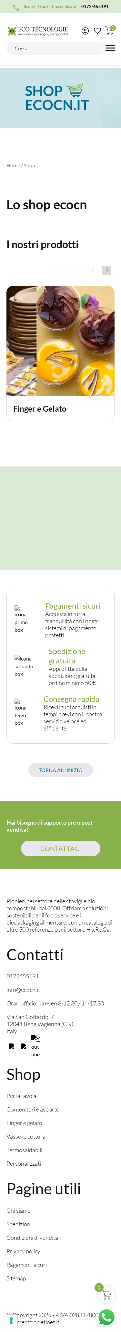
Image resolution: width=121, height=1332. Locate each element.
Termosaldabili (24, 1149)
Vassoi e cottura (25, 1136)
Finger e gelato (24, 1122)
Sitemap (16, 1278)
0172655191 (22, 976)
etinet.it (50, 1322)
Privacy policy (23, 1251)
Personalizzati (23, 1163)
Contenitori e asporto (32, 1109)
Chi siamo (18, 1210)
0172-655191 (95, 6)
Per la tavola (21, 1095)
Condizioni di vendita (32, 1237)
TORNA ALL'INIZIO (61, 770)
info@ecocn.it (23, 989)
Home (13, 165)
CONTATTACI (60, 848)
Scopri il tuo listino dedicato (50, 6)
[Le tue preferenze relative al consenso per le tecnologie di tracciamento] (11, 1321)
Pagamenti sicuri (26, 1264)
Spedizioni (19, 1224)
